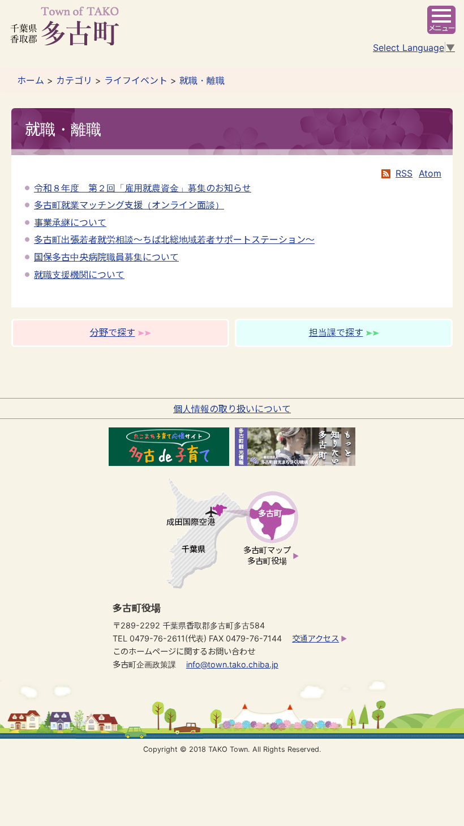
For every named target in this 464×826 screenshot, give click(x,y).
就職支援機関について (79, 274)
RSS (404, 173)
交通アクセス (315, 638)
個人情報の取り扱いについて (232, 408)
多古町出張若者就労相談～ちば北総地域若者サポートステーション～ (174, 239)
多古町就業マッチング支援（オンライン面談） (129, 205)
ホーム (30, 80)
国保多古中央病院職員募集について (106, 257)
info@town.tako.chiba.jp (232, 664)
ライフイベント (135, 80)
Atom (430, 173)
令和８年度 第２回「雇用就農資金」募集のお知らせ (142, 188)
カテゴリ (74, 80)
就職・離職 (202, 80)
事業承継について (70, 222)
